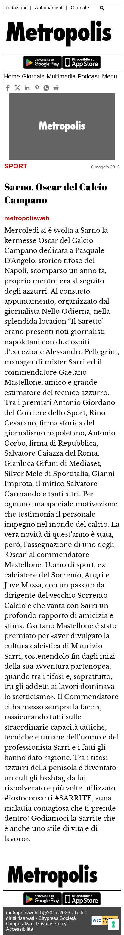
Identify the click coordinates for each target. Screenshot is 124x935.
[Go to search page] (102, 8)
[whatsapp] (46, 87)
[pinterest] (37, 87)
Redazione (16, 7)
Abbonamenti (49, 7)
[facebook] (8, 87)
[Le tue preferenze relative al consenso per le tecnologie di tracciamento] (113, 924)
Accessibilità (19, 929)
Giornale (80, 7)
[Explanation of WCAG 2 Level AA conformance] (104, 923)
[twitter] (17, 87)
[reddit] (56, 87)
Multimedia (61, 76)
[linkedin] (27, 87)
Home (12, 76)
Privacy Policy (51, 923)
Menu (109, 76)
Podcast (88, 76)
